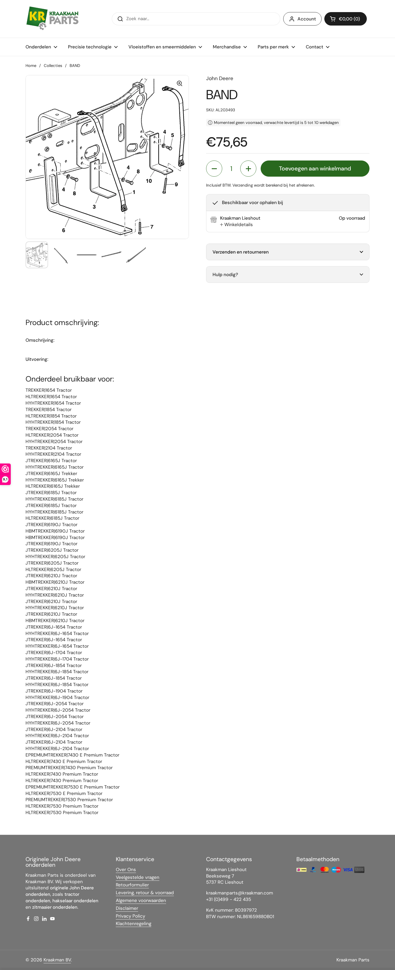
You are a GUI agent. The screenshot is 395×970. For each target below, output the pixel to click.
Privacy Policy (130, 916)
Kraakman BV (57, 960)
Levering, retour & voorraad (145, 893)
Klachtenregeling (133, 923)
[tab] (236, 225)
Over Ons (126, 869)
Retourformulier (132, 885)
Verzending (242, 185)
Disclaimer (127, 908)
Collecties (53, 65)
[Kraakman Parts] (52, 18)
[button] (345, 19)
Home (31, 65)
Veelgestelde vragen (137, 877)
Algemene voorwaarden (141, 900)
